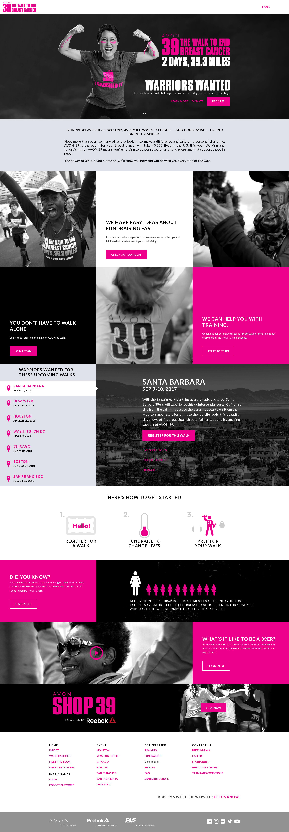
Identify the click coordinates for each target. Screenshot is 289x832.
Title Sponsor (68, 825)
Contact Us (201, 745)
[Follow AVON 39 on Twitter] (229, 822)
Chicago (103, 761)
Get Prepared (155, 745)
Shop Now (213, 707)
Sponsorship (200, 761)
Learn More (179, 101)
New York (103, 784)
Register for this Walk (168, 435)
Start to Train (218, 351)
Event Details (154, 450)
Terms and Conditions (207, 773)
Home (53, 745)
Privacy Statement (205, 767)
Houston (103, 750)
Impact (54, 750)
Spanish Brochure (156, 778)
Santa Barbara (107, 778)
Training (150, 750)
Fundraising (152, 755)
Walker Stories (59, 755)
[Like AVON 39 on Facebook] (209, 822)
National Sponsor (106, 825)
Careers (197, 755)
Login (266, 7)
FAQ (147, 773)
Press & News (201, 750)
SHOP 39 (149, 767)
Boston (102, 767)
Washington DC (107, 755)
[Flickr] (223, 822)
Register (218, 101)
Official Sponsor (144, 825)
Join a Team (23, 351)
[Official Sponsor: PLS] (136, 819)
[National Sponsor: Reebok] (98, 819)
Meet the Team (59, 761)
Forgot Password (61, 785)
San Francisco (106, 773)
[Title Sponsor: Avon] (60, 819)
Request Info (154, 460)
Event (102, 745)
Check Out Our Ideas (126, 254)
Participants (59, 774)
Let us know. (227, 797)
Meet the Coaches (61, 767)
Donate (197, 101)
